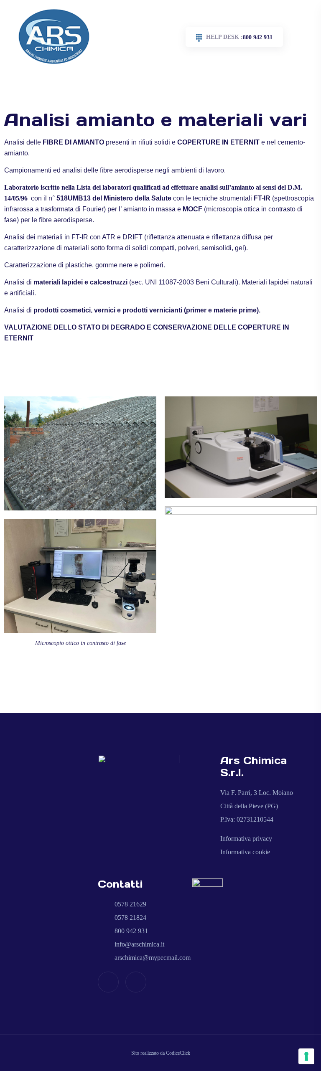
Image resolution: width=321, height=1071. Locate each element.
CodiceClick (178, 1053)
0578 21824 (129, 917)
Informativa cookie (245, 851)
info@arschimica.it (138, 944)
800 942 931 (239, 37)
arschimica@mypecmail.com (152, 957)
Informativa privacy (246, 838)
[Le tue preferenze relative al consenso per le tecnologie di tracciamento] (306, 1056)
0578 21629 (129, 904)
